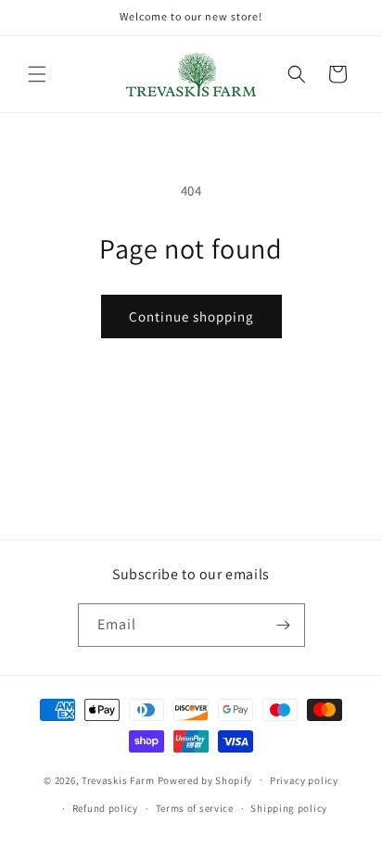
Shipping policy (288, 808)
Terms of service (195, 808)
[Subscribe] (283, 625)
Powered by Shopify (205, 779)
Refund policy (105, 808)
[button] (37, 74)
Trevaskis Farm (118, 779)
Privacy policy (304, 780)
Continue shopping (191, 316)
